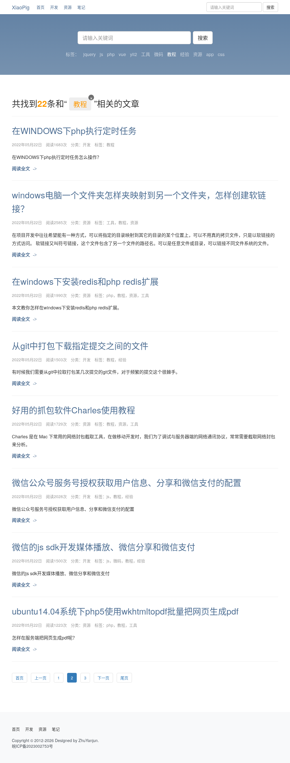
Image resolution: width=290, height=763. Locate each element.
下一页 (103, 678)
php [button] (111, 54)
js (107, 496)
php (109, 295)
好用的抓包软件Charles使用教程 (73, 410)
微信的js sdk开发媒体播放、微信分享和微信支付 (103, 547)
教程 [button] (171, 54)
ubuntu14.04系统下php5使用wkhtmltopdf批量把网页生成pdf (125, 611)
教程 (110, 144)
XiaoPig (20, 7)
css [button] (221, 54)
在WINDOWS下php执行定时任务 (74, 130)
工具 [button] (145, 54)
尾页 (124, 678)
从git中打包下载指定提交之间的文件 (80, 345)
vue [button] (122, 54)
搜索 (270, 7)
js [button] (101, 54)
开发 (54, 7)
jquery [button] (89, 54)
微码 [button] (158, 54)
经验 (122, 359)
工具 (110, 222)
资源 (68, 7)
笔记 (81, 7)
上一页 (40, 678)
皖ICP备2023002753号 (32, 746)
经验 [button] (184, 54)
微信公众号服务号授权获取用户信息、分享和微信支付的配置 (126, 482)
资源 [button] (197, 54)
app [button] (210, 54)
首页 (40, 7)
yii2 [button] (133, 54)
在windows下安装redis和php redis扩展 (85, 281)
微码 (117, 561)
